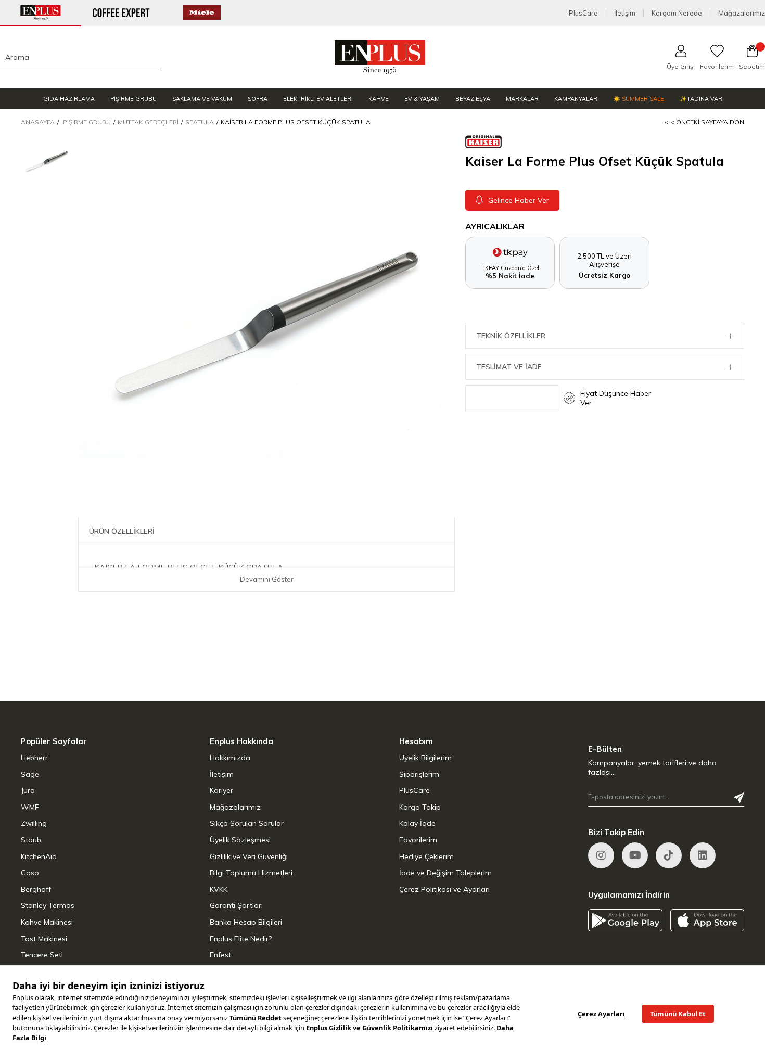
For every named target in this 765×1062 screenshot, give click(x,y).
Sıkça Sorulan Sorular (247, 823)
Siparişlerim (419, 774)
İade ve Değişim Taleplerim (445, 872)
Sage (30, 774)
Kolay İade (417, 823)
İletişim (624, 13)
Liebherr (34, 757)
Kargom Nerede (677, 13)
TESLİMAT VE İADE (509, 367)
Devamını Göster (267, 579)
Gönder (739, 797)
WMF (30, 807)
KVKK (218, 889)
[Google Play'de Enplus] (625, 920)
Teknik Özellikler (510, 335)
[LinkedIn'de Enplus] (635, 855)
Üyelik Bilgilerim (425, 757)
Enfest (220, 954)
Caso (30, 872)
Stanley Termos (47, 905)
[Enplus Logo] (380, 57)
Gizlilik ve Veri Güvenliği (249, 856)
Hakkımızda (230, 757)
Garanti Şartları (236, 905)
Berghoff (36, 889)
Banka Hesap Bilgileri (246, 922)
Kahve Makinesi (47, 922)
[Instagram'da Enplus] (601, 855)
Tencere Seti (42, 954)
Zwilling (34, 823)
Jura (28, 790)
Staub (31, 840)
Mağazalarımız (741, 13)
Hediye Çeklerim (426, 856)
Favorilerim (418, 840)
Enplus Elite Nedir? (241, 938)
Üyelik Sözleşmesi (240, 840)
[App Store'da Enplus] (707, 920)
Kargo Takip (420, 807)
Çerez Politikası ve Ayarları (444, 889)
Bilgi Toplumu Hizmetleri (251, 872)
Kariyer (221, 790)
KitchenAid (39, 856)
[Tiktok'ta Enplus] (669, 855)
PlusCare (583, 13)
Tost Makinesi (44, 938)
